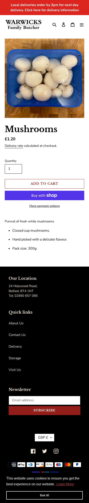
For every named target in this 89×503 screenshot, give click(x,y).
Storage (15, 358)
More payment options (44, 206)
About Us (16, 323)
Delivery (15, 346)
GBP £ (43, 437)
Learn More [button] (65, 484)
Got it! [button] (44, 495)
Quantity (10, 161)
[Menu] (81, 24)
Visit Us (15, 369)
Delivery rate (14, 146)
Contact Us (17, 335)
